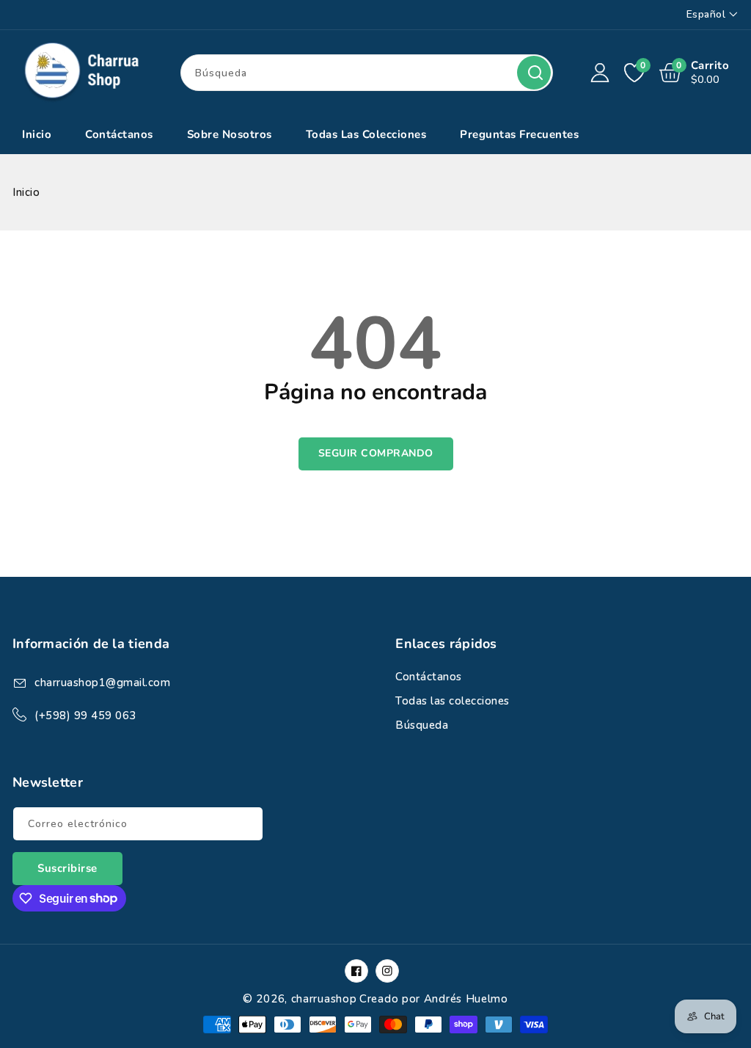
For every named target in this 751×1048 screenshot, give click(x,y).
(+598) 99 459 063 (85, 715)
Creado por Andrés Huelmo (433, 998)
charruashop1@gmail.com (102, 682)
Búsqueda (534, 73)
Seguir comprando (375, 453)
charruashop (324, 998)
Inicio (26, 192)
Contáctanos (428, 676)
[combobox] (366, 72)
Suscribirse (67, 868)
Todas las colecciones (452, 701)
